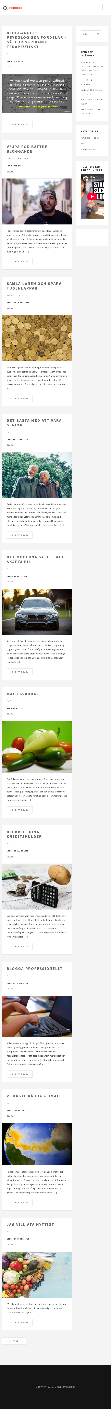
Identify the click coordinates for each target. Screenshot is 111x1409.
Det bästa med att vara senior (34, 423)
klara (10, 171)
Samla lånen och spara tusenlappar (34, 286)
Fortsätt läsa (19, 125)
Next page (12, 1341)
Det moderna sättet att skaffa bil (35, 559)
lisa (9, 67)
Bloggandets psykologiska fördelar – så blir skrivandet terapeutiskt (37, 39)
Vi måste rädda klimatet (36, 1096)
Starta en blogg (17, 295)
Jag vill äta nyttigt (30, 1224)
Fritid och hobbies (18, 158)
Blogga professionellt (35, 968)
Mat (9, 54)
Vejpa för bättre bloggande (27, 149)
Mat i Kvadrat (23, 693)
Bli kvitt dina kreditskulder (24, 834)
